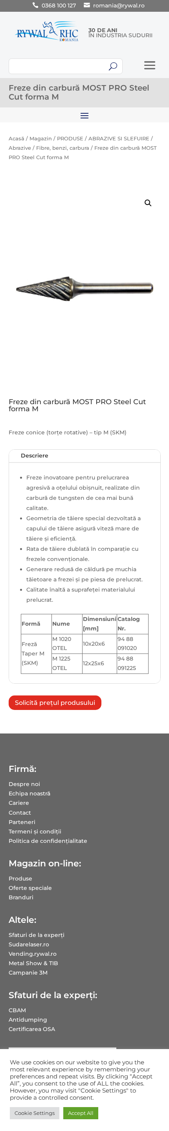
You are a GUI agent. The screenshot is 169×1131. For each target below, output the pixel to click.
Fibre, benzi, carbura (62, 148)
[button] (148, 203)
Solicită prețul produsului (55, 702)
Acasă (16, 139)
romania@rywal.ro (119, 5)
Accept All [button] (81, 1113)
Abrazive (20, 148)
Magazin (40, 139)
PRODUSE (70, 139)
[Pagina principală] (47, 41)
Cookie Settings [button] (35, 1113)
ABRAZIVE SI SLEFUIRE (118, 139)
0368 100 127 (59, 5)
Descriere (34, 455)
